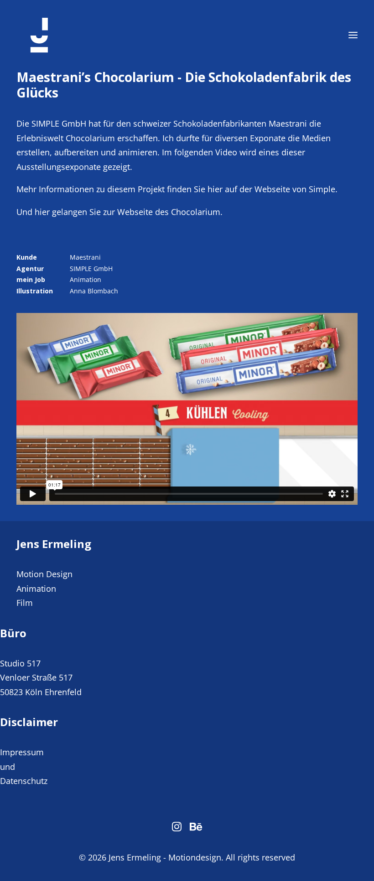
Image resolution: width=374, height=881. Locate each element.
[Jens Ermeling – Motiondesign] (39, 35)
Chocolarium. (197, 211)
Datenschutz (23, 780)
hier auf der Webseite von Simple (271, 189)
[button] (353, 35)
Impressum (22, 752)
